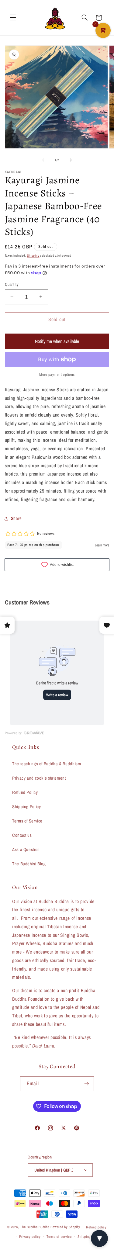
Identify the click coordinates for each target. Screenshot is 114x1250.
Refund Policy (25, 792)
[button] (13, 18)
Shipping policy (89, 1236)
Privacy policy (29, 1236)
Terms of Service (27, 821)
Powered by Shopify (65, 1227)
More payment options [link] (57, 374)
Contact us (22, 835)
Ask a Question (26, 850)
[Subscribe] (87, 1083)
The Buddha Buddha (35, 1227)
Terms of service (59, 1236)
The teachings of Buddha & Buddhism (46, 764)
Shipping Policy (26, 807)
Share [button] (16, 518)
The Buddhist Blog (29, 864)
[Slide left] (43, 160)
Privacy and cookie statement (39, 778)
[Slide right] (71, 160)
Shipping (33, 255)
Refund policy (96, 1227)
